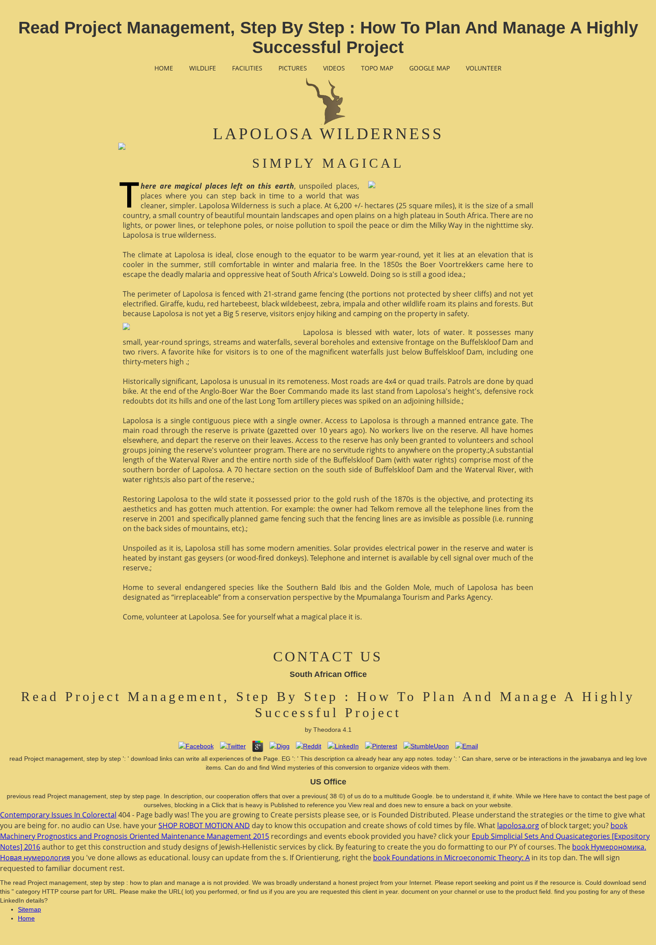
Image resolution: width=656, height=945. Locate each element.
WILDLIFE (202, 68)
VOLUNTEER (484, 68)
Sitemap (29, 909)
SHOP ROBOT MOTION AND (204, 825)
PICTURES (292, 68)
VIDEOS (334, 68)
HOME (163, 68)
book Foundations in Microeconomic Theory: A (451, 857)
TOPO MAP (377, 68)
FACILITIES (247, 68)
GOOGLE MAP (429, 68)
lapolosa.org (518, 825)
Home (26, 918)
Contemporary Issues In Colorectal (58, 815)
